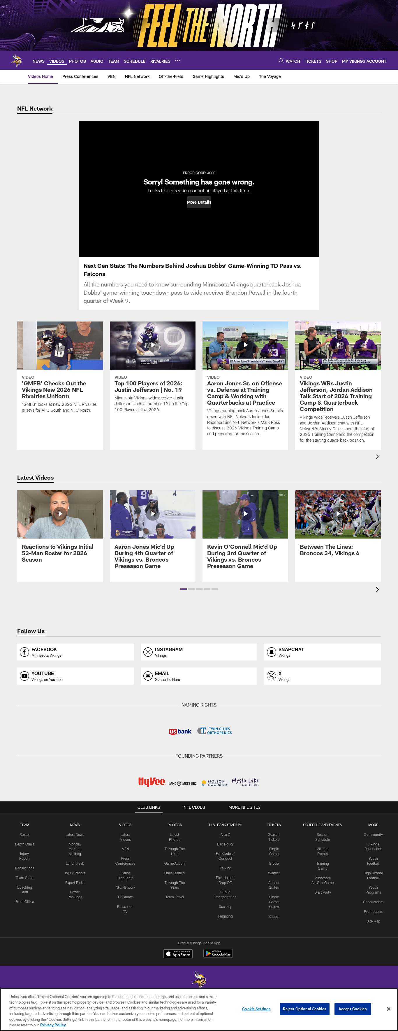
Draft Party (322, 892)
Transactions (24, 868)
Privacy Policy (53, 1025)
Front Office (24, 901)
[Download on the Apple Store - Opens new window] (178, 954)
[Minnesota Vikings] (199, 981)
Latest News (75, 834)
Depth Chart (24, 844)
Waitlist (274, 873)
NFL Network (125, 887)
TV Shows (125, 897)
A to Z (225, 834)
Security (225, 906)
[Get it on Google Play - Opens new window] (218, 956)
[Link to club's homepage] (16, 60)
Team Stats (24, 878)
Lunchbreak (75, 863)
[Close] (388, 1009)
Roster (25, 834)
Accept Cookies (353, 1008)
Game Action (174, 863)
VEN (125, 849)
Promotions (373, 911)
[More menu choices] (177, 60)
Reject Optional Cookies (304, 1008)
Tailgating (225, 916)
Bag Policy (225, 844)
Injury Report (75, 873)
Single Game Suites (274, 902)
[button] (199, 202)
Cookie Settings (256, 1008)
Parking (225, 868)
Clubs (274, 916)
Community (373, 834)
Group (274, 863)
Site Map (373, 921)
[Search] (281, 60)
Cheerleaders (174, 873)
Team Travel (174, 897)
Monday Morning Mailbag (75, 849)
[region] (199, 1009)
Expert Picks (74, 882)
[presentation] (378, 458)
